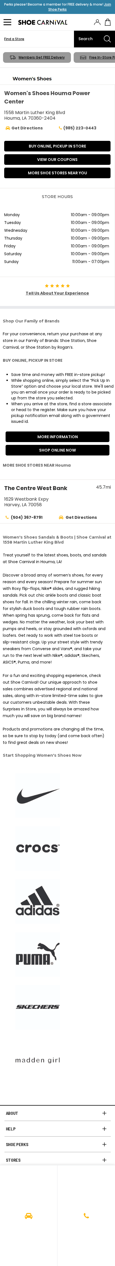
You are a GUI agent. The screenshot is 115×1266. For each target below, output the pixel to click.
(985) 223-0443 (79, 128)
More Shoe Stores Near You (57, 173)
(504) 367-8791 (26, 517)
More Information (57, 437)
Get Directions (81, 517)
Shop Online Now (57, 450)
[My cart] (108, 22)
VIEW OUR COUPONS (57, 159)
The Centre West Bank (35, 488)
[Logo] (42, 22)
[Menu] (8, 22)
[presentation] (97, 22)
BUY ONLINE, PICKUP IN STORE (57, 146)
